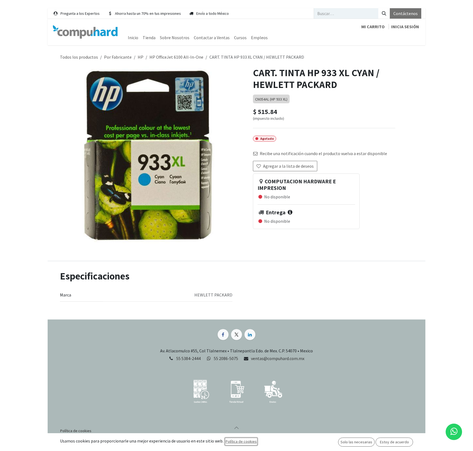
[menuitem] (133, 37)
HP (140, 57)
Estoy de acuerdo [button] (394, 441)
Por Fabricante (118, 57)
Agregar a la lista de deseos (288, 166)
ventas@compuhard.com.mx (277, 358)
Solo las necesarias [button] (356, 441)
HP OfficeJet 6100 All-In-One (176, 57)
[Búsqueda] (384, 13)
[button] (236, 427)
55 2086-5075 (226, 358)
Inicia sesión (405, 26)
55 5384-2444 (188, 358)
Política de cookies (241, 441)
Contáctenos (405, 13)
